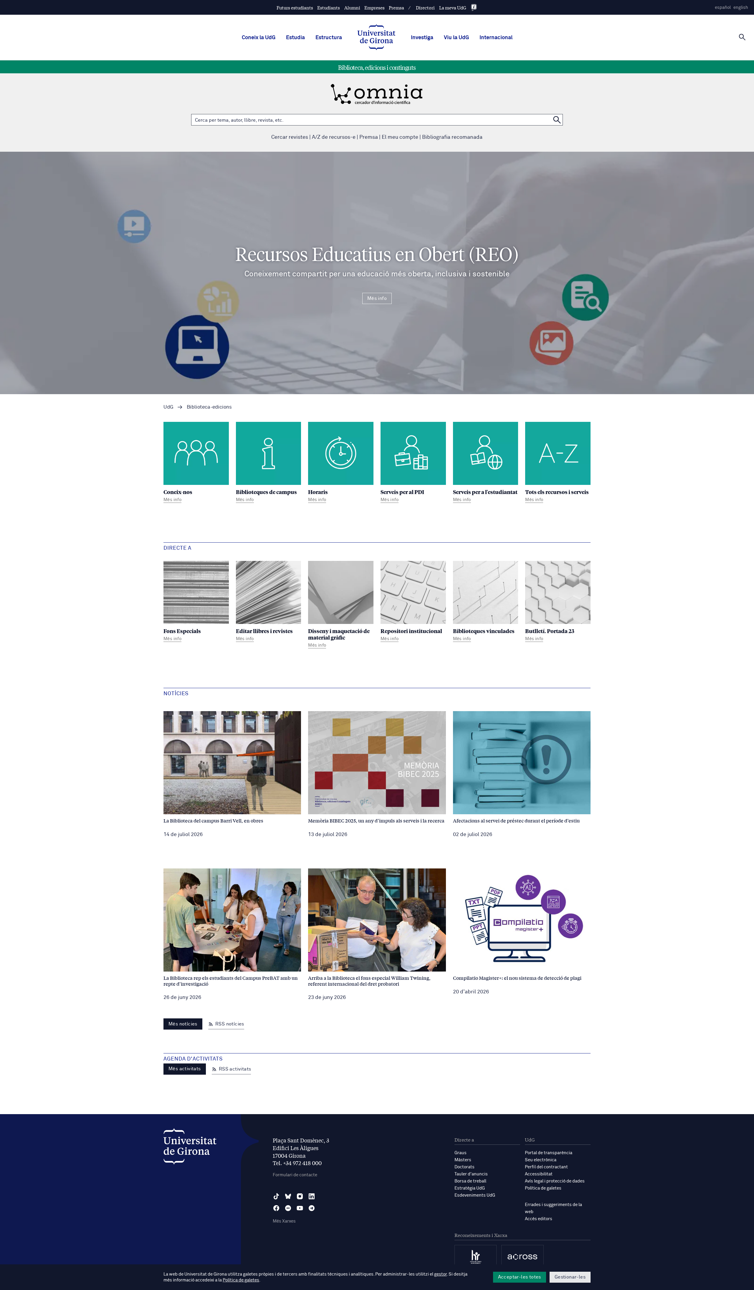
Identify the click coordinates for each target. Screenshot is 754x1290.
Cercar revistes (289, 137)
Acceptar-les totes (519, 1277)
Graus (460, 1153)
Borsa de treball (470, 1181)
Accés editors (538, 1219)
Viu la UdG (456, 37)
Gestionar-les (570, 1277)
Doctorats (464, 1167)
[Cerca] (742, 37)
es (723, 7)
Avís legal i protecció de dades (555, 1181)
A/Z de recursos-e (333, 137)
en (740, 7)
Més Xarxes (284, 1221)
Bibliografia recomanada (452, 137)
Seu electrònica (540, 1160)
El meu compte (400, 137)
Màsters (462, 1160)
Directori (425, 7)
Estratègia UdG (469, 1188)
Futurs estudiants (295, 7)
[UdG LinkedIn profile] (311, 1196)
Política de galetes (543, 1188)
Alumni (352, 7)
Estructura (328, 37)
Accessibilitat (539, 1174)
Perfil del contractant (546, 1167)
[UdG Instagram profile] (299, 1196)
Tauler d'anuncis (471, 1174)
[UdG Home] (376, 37)
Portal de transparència (548, 1153)
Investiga (422, 37)
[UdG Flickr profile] (288, 1208)
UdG (168, 407)
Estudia (295, 37)
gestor (440, 1274)
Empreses (374, 7)
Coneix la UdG (258, 37)
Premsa (396, 7)
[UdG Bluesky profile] (288, 1196)
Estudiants (328, 7)
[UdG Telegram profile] (311, 1208)
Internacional (495, 37)
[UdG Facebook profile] (276, 1208)
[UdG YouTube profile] (299, 1208)
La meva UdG (452, 7)
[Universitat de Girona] (189, 1147)
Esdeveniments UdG (474, 1195)
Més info (377, 298)
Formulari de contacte (295, 1175)
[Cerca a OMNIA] (557, 119)
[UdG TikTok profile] (276, 1196)
